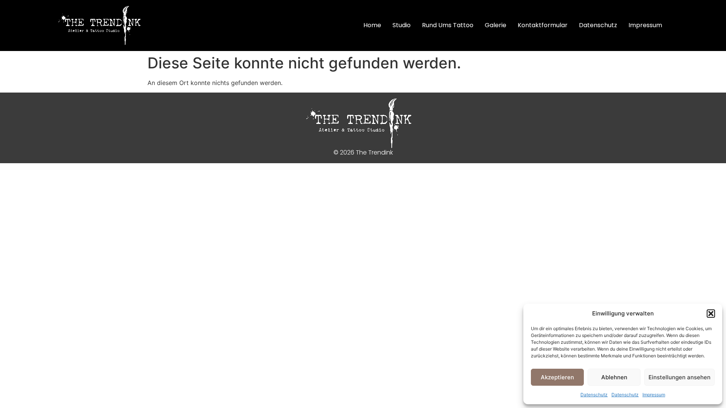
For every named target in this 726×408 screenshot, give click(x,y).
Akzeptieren (557, 377)
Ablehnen (614, 377)
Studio (401, 25)
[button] (711, 313)
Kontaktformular (543, 25)
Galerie (495, 25)
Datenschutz (594, 394)
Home (372, 25)
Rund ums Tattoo (447, 25)
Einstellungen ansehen (679, 377)
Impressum (653, 394)
